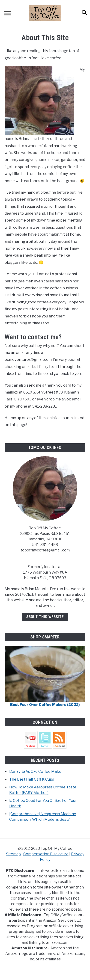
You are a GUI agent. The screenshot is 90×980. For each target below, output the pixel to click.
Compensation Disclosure (46, 854)
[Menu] (7, 13)
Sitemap (13, 854)
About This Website (45, 617)
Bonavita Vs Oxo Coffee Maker (36, 771)
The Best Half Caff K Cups (31, 779)
